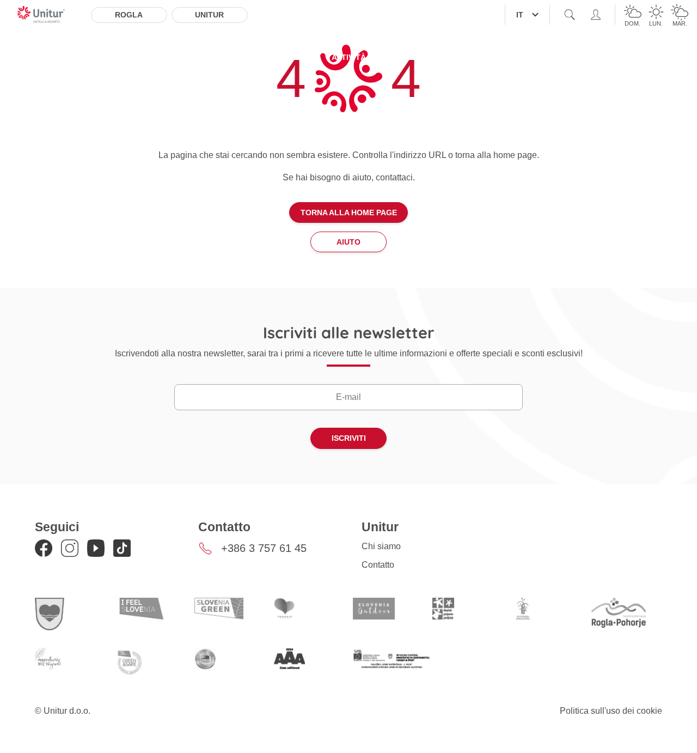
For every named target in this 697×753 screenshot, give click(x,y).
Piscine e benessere (271, 57)
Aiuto (348, 242)
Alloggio (101, 57)
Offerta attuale (175, 57)
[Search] (569, 15)
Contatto (378, 564)
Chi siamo (381, 546)
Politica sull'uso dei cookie (611, 710)
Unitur (209, 14)
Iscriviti (349, 438)
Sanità (459, 57)
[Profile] (596, 15)
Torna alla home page (349, 212)
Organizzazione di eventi (545, 57)
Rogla (129, 14)
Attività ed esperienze (380, 57)
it (519, 14)
